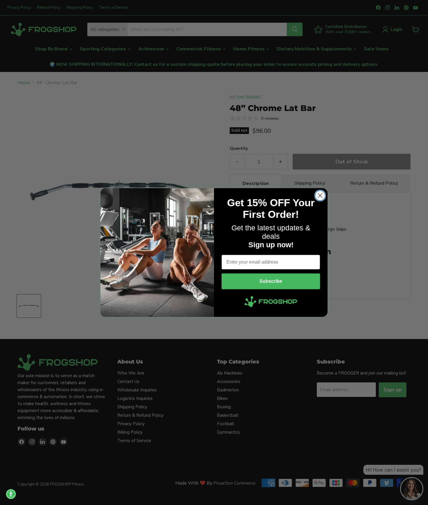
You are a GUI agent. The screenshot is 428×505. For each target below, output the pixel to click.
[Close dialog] (320, 195)
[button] (11, 494)
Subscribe (270, 281)
